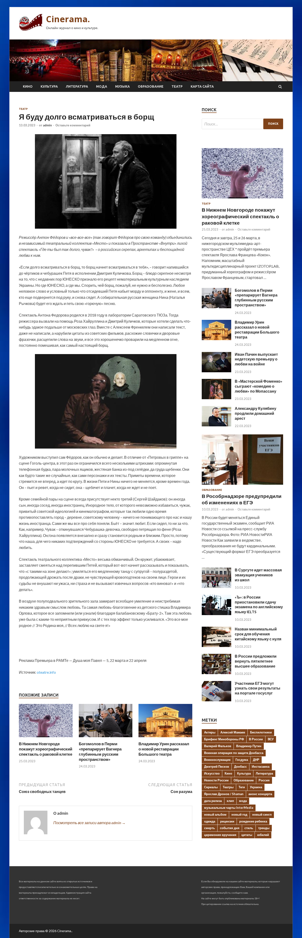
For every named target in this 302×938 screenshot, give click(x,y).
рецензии (227, 821)
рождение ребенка (253, 821)
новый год (239, 814)
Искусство (212, 773)
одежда (209, 821)
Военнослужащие (217, 760)
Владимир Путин (248, 746)
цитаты (246, 835)
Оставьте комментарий (72, 125)
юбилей (263, 835)
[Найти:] (242, 124)
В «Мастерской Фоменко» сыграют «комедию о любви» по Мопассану (258, 386)
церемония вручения (220, 835)
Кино (28, 86)
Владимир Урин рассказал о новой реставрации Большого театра (163, 749)
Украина (256, 787)
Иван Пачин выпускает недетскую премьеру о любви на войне (256, 359)
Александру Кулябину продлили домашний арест (255, 413)
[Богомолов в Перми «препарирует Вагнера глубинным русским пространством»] (106, 738)
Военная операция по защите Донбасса (233, 753)
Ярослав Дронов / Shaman (223, 794)
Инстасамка (260, 766)
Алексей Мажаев (232, 732)
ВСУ (271, 739)
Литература (77, 86)
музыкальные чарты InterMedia (228, 808)
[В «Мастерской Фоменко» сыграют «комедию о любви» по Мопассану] (216, 397)
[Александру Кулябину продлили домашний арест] (216, 425)
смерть (209, 828)
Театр (177, 86)
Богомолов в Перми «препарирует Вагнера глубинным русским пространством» (100, 751)
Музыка (122, 86)
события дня (229, 828)
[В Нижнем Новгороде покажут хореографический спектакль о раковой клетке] (46, 738)
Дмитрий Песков (216, 766)
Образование (151, 86)
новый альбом (215, 814)
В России (256, 739)
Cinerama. (68, 19)
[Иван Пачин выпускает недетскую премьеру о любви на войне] (216, 370)
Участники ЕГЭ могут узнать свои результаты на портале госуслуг (257, 688)
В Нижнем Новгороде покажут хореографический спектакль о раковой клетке (45, 749)
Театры (228, 787)
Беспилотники (261, 732)
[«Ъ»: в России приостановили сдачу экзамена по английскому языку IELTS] (216, 613)
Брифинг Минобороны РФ (224, 739)
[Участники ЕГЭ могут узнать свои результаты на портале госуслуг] (216, 700)
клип (230, 801)
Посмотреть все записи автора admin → (89, 822)
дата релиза (213, 801)
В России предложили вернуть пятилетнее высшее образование (256, 661)
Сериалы (211, 787)
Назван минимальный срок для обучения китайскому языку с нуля (258, 634)
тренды (263, 828)
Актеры (209, 732)
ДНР (256, 760)
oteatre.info (46, 672)
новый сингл (262, 814)
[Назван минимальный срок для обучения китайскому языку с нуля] (216, 645)
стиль (248, 828)
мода (243, 801)
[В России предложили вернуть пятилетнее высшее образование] (216, 672)
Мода (101, 86)
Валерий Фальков (217, 746)
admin (47, 125)
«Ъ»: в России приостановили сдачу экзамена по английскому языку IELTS (259, 604)
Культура (49, 86)
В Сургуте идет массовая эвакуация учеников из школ (258, 575)
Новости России (216, 780)
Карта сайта (202, 86)
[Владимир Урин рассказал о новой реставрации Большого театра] (165, 738)
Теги (242, 787)
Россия (264, 780)
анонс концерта (260, 794)
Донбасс (240, 766)
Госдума (241, 760)
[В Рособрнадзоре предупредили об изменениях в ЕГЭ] (242, 485)
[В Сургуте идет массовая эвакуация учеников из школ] (216, 586)
